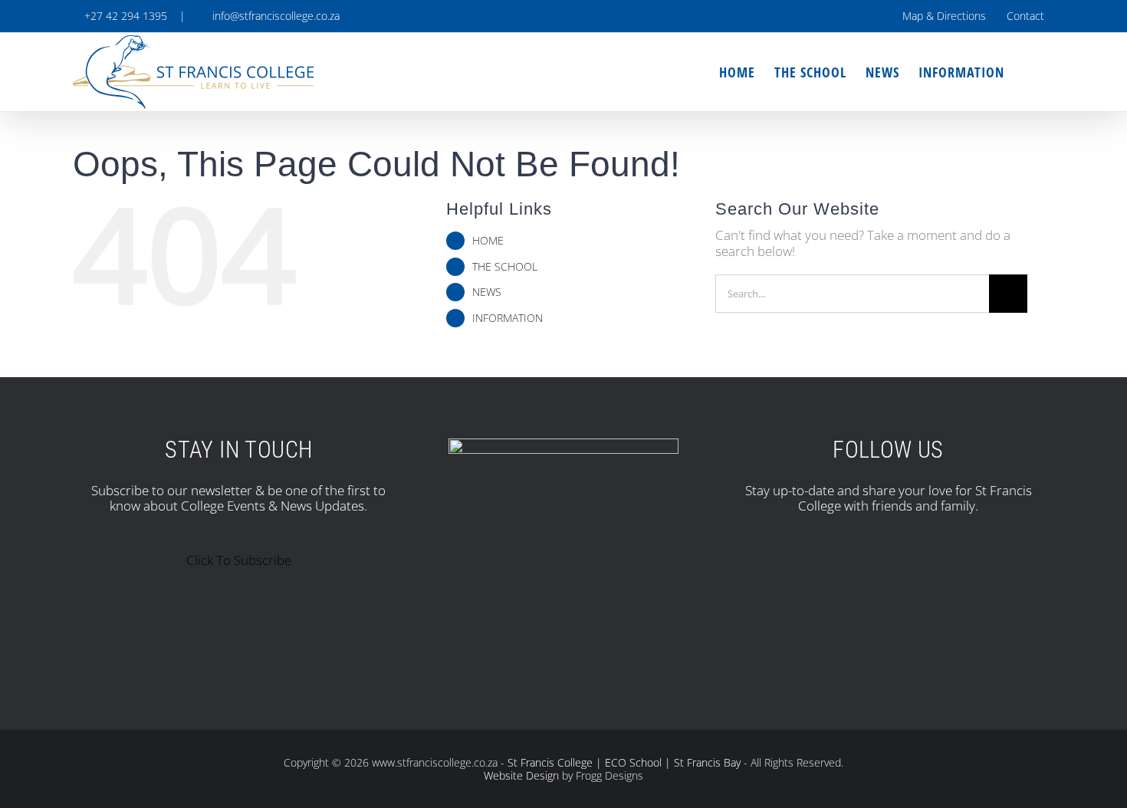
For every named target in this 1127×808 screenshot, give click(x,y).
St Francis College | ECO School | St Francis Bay (624, 762)
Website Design (521, 775)
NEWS (486, 291)
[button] (1029, 72)
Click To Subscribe (238, 560)
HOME (488, 240)
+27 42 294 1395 (124, 15)
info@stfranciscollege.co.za (273, 15)
